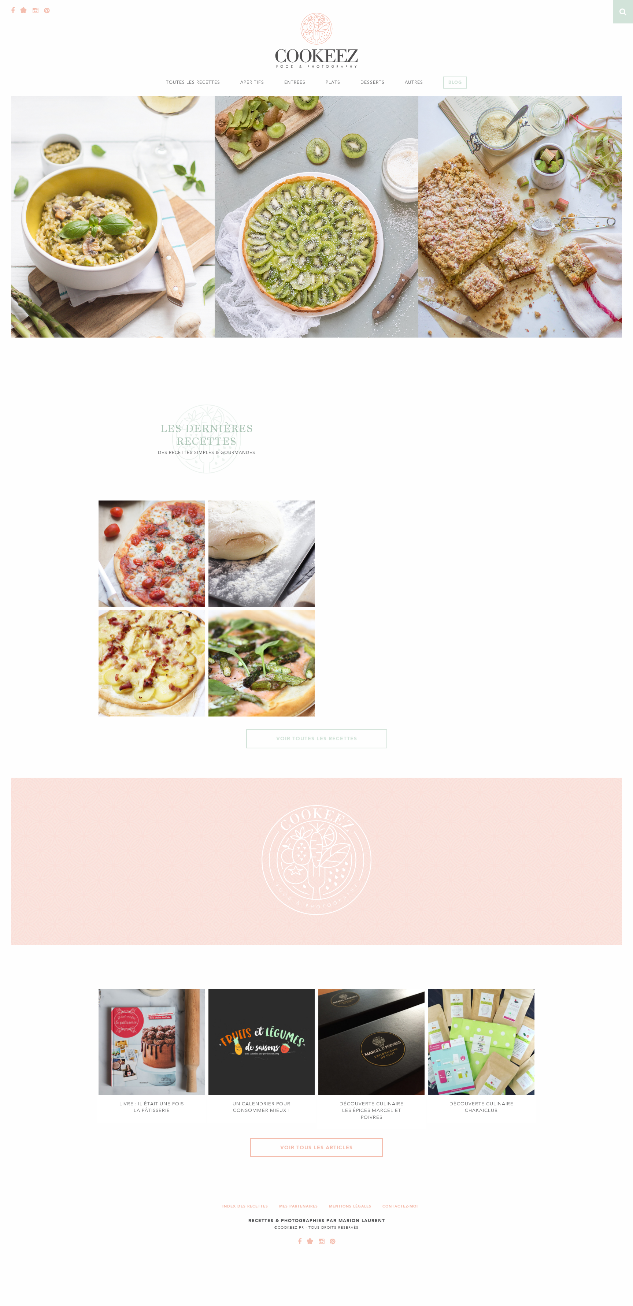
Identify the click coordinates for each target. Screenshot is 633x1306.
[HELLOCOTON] (308, 1242)
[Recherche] (623, 11)
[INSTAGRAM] (320, 1242)
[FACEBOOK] (300, 1242)
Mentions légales (350, 1206)
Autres (414, 82)
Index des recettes (245, 1206)
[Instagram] (33, 11)
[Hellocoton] (22, 11)
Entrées (295, 82)
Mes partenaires (298, 1206)
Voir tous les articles (316, 1148)
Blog (455, 82)
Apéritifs (252, 82)
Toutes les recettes (193, 82)
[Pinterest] (45, 11)
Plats (333, 82)
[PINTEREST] (331, 1242)
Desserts (372, 82)
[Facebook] (13, 11)
